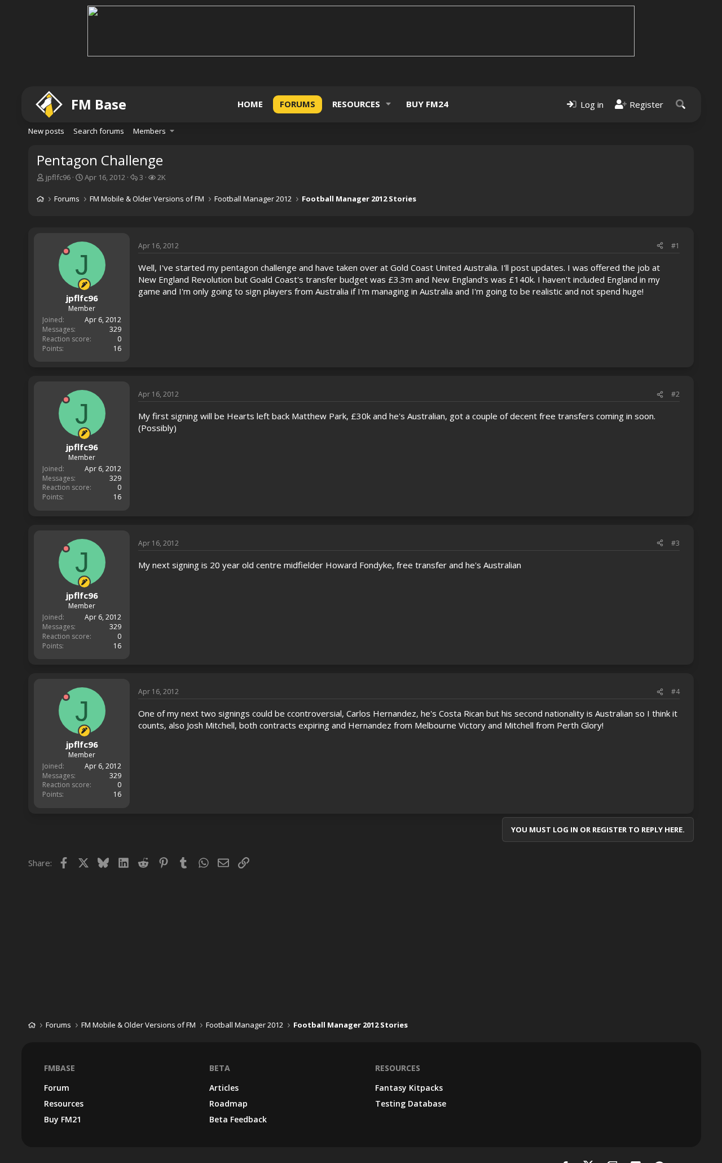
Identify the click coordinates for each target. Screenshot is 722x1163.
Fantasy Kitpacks (409, 1087)
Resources (356, 103)
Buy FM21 (62, 1119)
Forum (56, 1087)
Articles (224, 1087)
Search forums (98, 131)
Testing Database (410, 1103)
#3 (675, 543)
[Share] (660, 246)
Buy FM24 (427, 103)
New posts (46, 131)
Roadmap (228, 1103)
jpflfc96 (58, 177)
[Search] (681, 104)
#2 (675, 394)
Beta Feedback (238, 1119)
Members (149, 131)
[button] (388, 104)
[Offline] (66, 251)
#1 (675, 246)
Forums (297, 103)
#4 (675, 691)
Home (250, 103)
